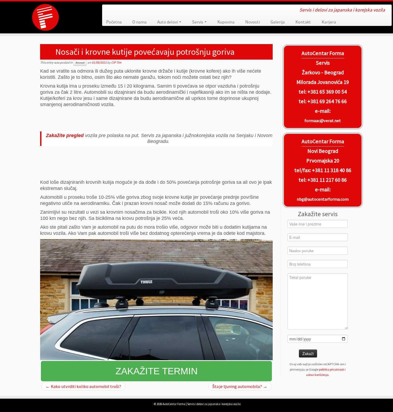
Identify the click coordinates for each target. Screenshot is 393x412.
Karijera (329, 22)
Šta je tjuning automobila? (239, 386)
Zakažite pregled (65, 135)
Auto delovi (168, 22)
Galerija (278, 22)
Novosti (252, 22)
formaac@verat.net (323, 120)
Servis (198, 22)
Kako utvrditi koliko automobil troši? (83, 386)
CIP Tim (116, 62)
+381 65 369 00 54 (327, 91)
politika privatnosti (331, 369)
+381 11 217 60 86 (327, 179)
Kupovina (225, 22)
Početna (114, 22)
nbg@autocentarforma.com (323, 199)
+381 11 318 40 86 (331, 170)
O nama (139, 22)
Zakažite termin (156, 371)
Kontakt (303, 22)
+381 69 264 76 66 (327, 101)
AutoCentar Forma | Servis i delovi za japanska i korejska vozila (202, 404)
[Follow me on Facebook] (110, 10)
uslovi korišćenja (317, 375)
